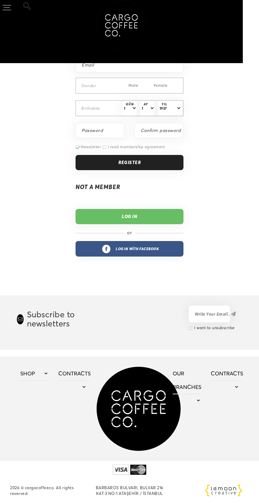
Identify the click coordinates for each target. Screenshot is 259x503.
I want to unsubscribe (214, 327)
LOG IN (129, 216)
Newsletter (91, 146)
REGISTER (129, 162)
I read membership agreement (136, 146)
